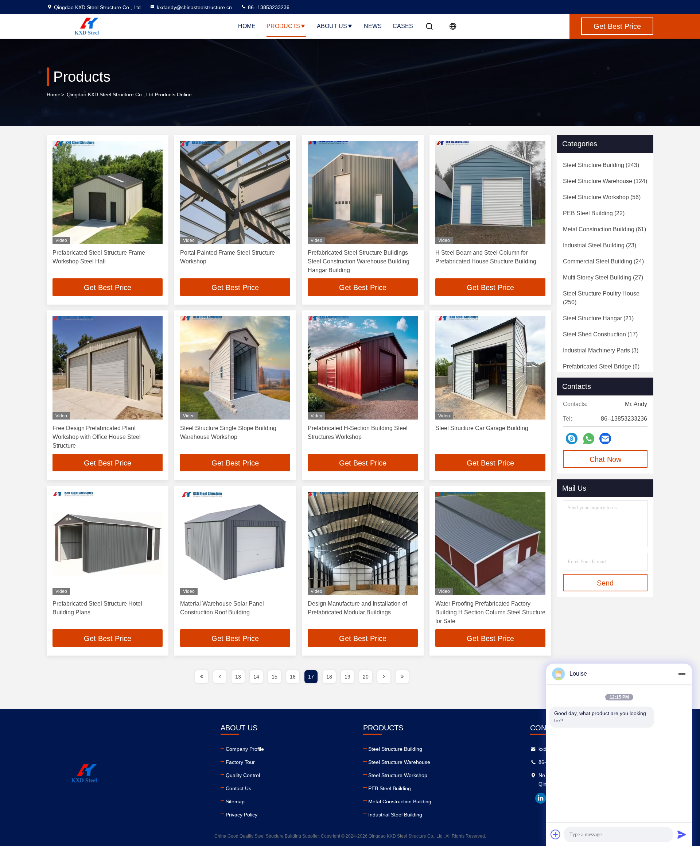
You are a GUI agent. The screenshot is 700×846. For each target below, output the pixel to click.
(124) (605, 181)
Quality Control (243, 775)
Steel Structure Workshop (397, 775)
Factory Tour (240, 762)
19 (347, 677)
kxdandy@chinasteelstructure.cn (194, 7)
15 (274, 677)
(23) (599, 245)
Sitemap (235, 801)
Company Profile (245, 749)
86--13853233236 (267, 7)
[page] (201, 676)
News (373, 26)
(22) (594, 213)
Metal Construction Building (399, 801)
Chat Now (605, 459)
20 (366, 677)
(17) (600, 334)
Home (247, 26)
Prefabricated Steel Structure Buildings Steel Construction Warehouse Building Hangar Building (358, 261)
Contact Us (238, 788)
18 (329, 677)
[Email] (605, 438)
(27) (603, 277)
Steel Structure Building (395, 749)
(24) (603, 261)
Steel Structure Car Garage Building (481, 428)
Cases (403, 26)
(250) (601, 297)
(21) (598, 318)
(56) (602, 197)
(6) (601, 366)
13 (238, 677)
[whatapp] (588, 438)
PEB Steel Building (389, 788)
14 (256, 677)
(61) (604, 229)
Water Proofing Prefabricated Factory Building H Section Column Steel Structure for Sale (490, 612)
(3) (600, 350)
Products (283, 26)
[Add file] (556, 834)
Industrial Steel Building (395, 815)
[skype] (571, 438)
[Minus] (681, 673)
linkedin (540, 798)
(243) (601, 165)
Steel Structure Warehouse (399, 762)
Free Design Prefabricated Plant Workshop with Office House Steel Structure (96, 437)
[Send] (682, 834)
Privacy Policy (241, 815)
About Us (332, 26)
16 (293, 677)
